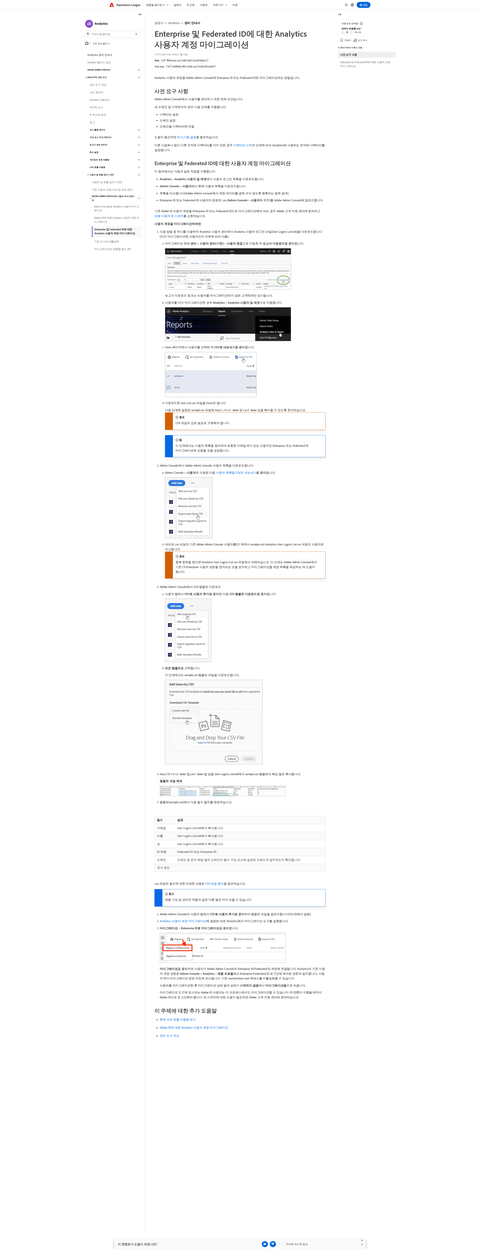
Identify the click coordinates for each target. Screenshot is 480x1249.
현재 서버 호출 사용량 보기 (178, 1019)
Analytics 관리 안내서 (99, 55)
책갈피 (347, 40)
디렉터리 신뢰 (242, 145)
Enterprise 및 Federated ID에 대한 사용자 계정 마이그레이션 (365, 64)
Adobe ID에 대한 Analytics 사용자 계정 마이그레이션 (194, 1027)
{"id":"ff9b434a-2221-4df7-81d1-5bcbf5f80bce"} (184, 60)
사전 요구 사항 (348, 54)
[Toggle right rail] (340, 15)
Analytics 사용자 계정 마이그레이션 (183, 921)
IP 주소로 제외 (98, 115)
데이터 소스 (96, 107)
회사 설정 (94, 152)
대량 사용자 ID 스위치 (168, 216)
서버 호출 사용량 (97, 167)
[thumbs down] (273, 1244)
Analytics (174, 23)
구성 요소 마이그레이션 (100, 137)
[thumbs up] (265, 1244)
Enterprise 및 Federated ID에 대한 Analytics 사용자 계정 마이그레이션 (114, 231)
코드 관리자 (96, 92)
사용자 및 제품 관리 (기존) (101, 175)
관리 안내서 (192, 23)
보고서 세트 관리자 (98, 145)
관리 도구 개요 (169, 1035)
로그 (92, 122)
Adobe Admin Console (98, 70)
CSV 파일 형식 (214, 883)
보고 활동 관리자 (97, 130)
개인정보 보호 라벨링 (99, 160)
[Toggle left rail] (140, 15)
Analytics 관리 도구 (97, 77)
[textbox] (112, 34)
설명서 (159, 23)
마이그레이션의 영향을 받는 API (112, 249)
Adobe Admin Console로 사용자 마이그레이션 (113, 198)
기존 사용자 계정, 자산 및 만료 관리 (112, 190)
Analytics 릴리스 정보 (99, 62)
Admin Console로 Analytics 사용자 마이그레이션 (116, 208)
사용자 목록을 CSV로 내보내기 (236, 472)
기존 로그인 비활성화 (106, 241)
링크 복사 (362, 40)
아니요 (357, 32)
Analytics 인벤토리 (100, 100)
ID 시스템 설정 (186, 137)
